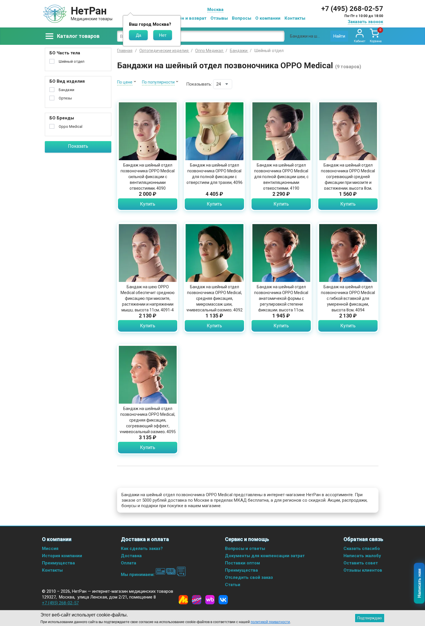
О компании (267, 18)
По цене (124, 82)
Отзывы (219, 18)
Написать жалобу (362, 555)
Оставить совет (360, 563)
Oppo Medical (70, 126)
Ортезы (65, 98)
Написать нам (419, 583)
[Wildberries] (210, 599)
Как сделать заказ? (142, 548)
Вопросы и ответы (245, 548)
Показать (78, 146)
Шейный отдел (71, 61)
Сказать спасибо (361, 548)
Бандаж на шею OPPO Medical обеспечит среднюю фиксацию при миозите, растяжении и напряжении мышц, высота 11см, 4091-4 (148, 298)
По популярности (158, 82)
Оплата (128, 563)
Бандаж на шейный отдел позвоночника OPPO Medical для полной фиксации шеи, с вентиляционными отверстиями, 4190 (281, 177)
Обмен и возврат (188, 18)
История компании (62, 555)
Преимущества (58, 563)
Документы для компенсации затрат (265, 555)
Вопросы (241, 18)
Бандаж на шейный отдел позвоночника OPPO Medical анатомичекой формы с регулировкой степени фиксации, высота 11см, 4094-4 (281, 301)
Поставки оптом (242, 563)
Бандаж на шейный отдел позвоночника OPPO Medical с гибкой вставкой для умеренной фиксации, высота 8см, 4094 (348, 298)
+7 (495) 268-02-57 (352, 9)
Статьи (232, 584)
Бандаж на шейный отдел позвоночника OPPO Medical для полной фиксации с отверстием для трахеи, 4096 (214, 174)
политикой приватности (270, 622)
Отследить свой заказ (249, 577)
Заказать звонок (365, 21)
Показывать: (199, 84)
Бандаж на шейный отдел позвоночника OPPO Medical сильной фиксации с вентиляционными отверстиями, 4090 (148, 177)
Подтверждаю (369, 618)
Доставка (131, 555)
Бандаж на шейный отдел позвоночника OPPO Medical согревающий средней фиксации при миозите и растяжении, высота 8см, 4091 (348, 179)
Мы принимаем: (138, 574)
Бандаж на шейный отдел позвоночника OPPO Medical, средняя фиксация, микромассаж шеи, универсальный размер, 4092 (214, 298)
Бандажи (66, 90)
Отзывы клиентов (362, 570)
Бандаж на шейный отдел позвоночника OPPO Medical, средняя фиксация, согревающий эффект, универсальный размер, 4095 (148, 420)
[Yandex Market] (183, 599)
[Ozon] (196, 599)
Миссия (50, 548)
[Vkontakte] (223, 599)
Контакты (294, 18)
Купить (147, 204)
